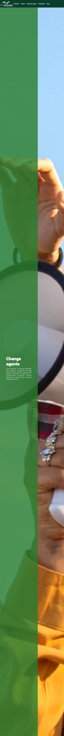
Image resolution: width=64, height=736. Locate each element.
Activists (16, 4)
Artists (23, 4)
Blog (48, 4)
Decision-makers (32, 4)
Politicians (42, 4)
